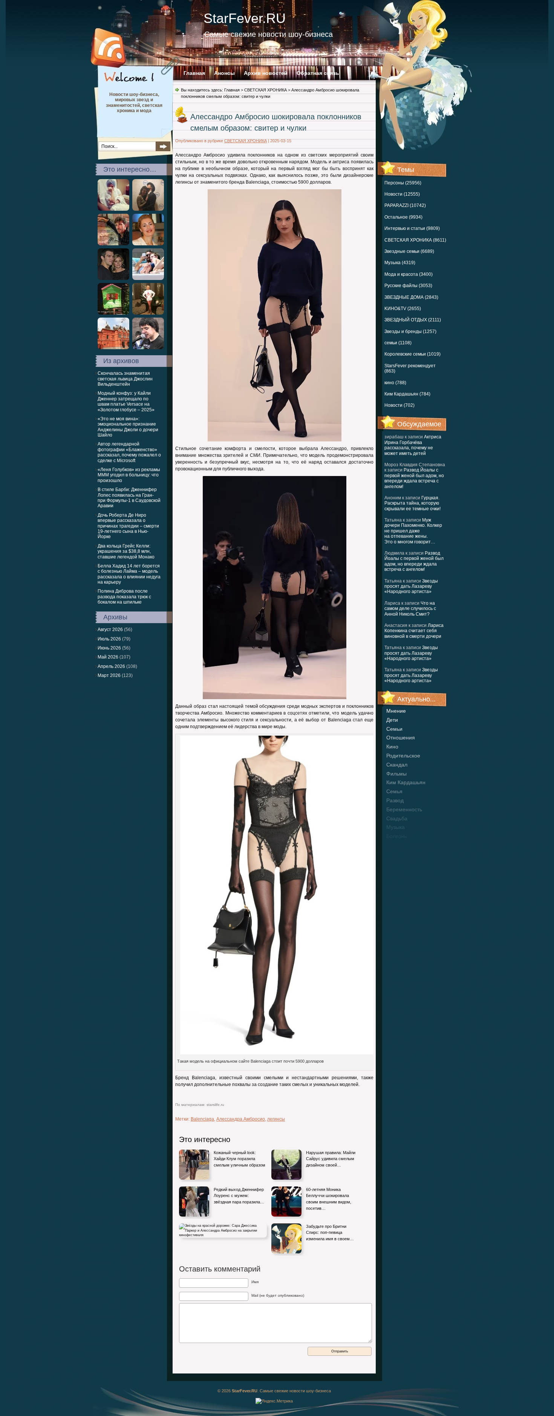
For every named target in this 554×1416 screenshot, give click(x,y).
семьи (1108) (398, 342)
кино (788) (395, 382)
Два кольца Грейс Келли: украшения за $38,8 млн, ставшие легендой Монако (126, 551)
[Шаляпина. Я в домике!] (113, 313)
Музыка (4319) (399, 262)
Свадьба (396, 818)
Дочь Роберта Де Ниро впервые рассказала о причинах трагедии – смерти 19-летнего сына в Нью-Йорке (128, 526)
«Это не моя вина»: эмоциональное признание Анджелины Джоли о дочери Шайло (128, 427)
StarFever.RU (245, 18)
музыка (395, 827)
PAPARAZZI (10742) (405, 205)
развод (395, 800)
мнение (396, 711)
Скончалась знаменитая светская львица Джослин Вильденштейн (125, 379)
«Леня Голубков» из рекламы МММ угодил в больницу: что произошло (129, 475)
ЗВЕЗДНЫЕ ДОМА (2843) (411, 297)
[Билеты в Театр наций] (113, 347)
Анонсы (224, 73)
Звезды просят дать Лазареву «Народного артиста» (411, 586)
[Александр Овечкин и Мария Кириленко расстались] (113, 278)
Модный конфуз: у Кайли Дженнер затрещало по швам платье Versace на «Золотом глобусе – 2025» (126, 401)
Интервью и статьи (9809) (412, 228)
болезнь (396, 836)
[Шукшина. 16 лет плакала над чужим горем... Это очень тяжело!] (148, 243)
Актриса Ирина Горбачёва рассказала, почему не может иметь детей (412, 445)
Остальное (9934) (403, 217)
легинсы (276, 1119)
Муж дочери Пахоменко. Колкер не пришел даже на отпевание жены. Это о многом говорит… (413, 530)
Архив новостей (266, 73)
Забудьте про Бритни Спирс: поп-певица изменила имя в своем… (330, 1232)
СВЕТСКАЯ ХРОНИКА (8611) (415, 240)
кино (392, 747)
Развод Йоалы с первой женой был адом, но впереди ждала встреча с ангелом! (414, 478)
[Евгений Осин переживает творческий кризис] (148, 347)
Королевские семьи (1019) (412, 354)
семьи (394, 729)
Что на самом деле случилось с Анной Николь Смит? (410, 609)
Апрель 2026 (111, 666)
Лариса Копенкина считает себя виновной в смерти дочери (414, 631)
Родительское (403, 756)
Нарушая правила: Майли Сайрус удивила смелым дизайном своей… (330, 1158)
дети (392, 720)
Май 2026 (108, 657)
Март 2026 (109, 675)
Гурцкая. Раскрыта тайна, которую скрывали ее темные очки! (412, 503)
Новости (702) (399, 405)
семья (394, 791)
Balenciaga (202, 1119)
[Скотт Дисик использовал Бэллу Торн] (148, 278)
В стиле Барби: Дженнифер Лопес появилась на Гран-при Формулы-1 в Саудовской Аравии (129, 497)
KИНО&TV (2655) (402, 308)
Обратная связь (318, 73)
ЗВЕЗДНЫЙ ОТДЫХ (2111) (412, 319)
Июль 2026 (109, 639)
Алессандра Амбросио (240, 1119)
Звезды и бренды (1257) (410, 331)
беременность (404, 809)
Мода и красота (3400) (408, 274)
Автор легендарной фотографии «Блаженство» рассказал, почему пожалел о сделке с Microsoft (129, 452)
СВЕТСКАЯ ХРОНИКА (265, 90)
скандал (396, 765)
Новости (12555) (402, 194)
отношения (400, 738)
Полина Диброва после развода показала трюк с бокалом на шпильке (124, 597)
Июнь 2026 (109, 648)
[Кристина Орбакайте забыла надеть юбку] (148, 313)
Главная (194, 73)
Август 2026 (110, 629)
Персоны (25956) (402, 183)
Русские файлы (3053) (408, 285)
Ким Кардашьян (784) (407, 394)
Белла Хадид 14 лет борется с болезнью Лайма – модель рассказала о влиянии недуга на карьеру (129, 574)
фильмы (396, 774)
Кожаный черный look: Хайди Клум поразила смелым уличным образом (239, 1158)
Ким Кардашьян (405, 782)
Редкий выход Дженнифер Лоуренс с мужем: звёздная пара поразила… (239, 1195)
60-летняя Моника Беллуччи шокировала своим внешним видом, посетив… (328, 1199)
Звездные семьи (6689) (409, 251)
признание (399, 845)
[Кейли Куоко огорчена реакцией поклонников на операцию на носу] (113, 209)
